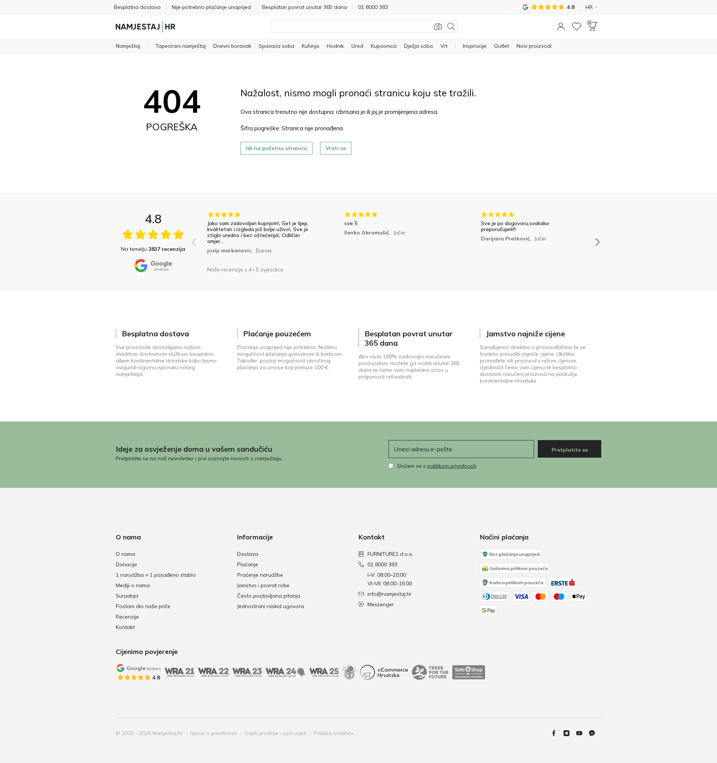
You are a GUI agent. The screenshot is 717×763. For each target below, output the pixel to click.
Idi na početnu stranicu (276, 148)
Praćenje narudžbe (260, 575)
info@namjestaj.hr (389, 594)
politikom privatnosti (451, 466)
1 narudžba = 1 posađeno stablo (156, 575)
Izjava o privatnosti (213, 733)
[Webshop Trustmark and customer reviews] (468, 672)
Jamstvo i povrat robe (263, 585)
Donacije (126, 564)
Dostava (247, 554)
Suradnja (127, 595)
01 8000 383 (382, 564)
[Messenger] (595, 733)
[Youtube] (582, 733)
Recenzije (127, 616)
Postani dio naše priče (143, 606)
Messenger (380, 604)
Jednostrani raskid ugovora (270, 606)
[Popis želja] (576, 26)
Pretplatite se (570, 449)
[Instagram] (569, 733)
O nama (125, 554)
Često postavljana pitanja (268, 595)
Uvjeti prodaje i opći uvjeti (275, 733)
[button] (560, 26)
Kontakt (125, 627)
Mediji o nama (133, 585)
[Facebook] (556, 733)
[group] (259, 236)
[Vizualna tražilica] (438, 26)
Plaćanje (247, 564)
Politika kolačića (334, 733)
